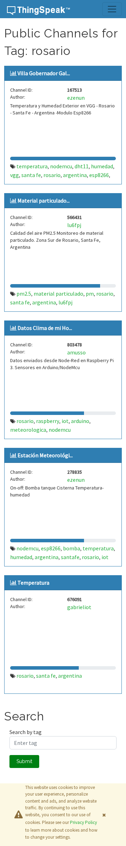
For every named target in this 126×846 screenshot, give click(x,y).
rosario (52, 174)
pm (90, 293)
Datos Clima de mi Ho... (45, 327)
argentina (75, 174)
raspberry (47, 420)
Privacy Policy (83, 822)
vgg (14, 174)
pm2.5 (23, 293)
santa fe (31, 174)
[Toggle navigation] (112, 9)
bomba (71, 548)
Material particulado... (44, 200)
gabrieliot (79, 607)
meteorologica (28, 429)
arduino (80, 420)
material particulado (58, 293)
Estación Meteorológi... (45, 455)
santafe (70, 557)
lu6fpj (74, 224)
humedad (102, 166)
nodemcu (61, 166)
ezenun (76, 97)
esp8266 (99, 174)
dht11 (82, 166)
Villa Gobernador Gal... (44, 73)
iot (65, 420)
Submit (24, 761)
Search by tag (25, 731)
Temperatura (33, 582)
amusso (76, 352)
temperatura (32, 166)
